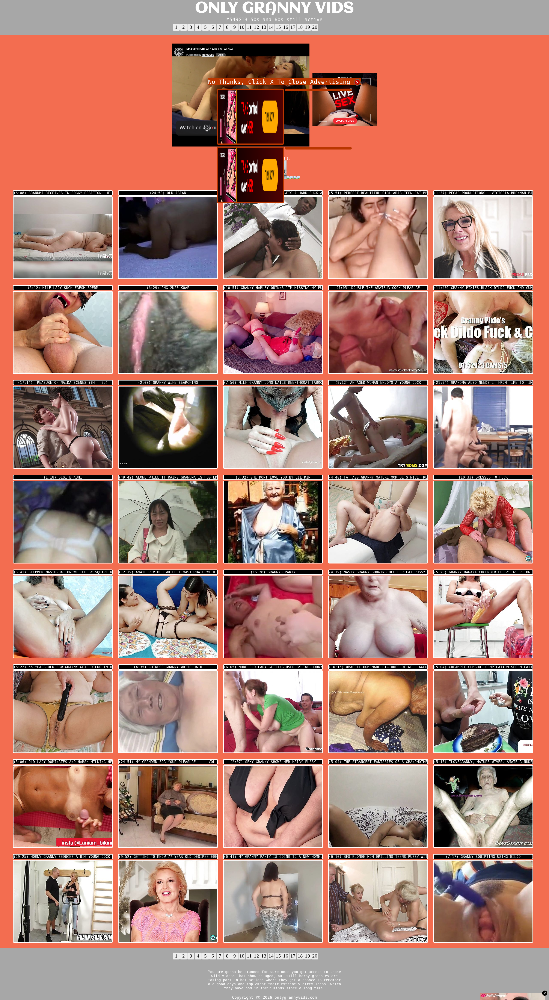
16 (285, 27)
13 (263, 27)
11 (249, 27)
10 (241, 27)
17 (293, 27)
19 (307, 27)
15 (278, 27)
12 (256, 27)
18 (300, 27)
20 (314, 27)
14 (271, 27)
